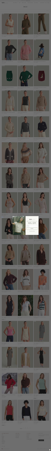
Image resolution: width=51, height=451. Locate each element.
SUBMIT (32, 228)
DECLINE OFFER (32, 231)
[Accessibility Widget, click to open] (50, 450)
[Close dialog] (2, 217)
